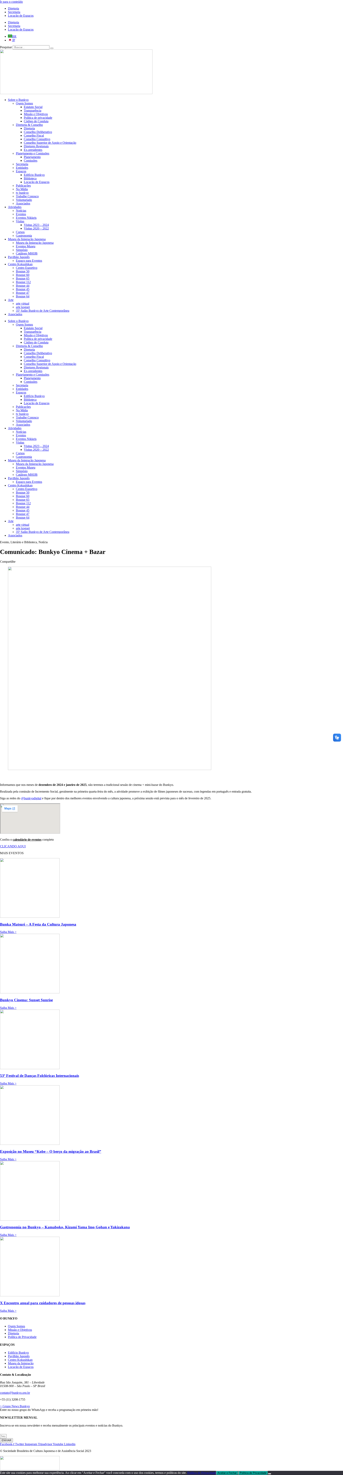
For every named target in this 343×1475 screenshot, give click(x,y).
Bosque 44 (22, 285)
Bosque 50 (22, 271)
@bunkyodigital (31, 798)
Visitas (20, 221)
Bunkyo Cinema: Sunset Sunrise (26, 1000)
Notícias (21, 210)
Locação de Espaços (21, 15)
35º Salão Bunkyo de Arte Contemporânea (42, 310)
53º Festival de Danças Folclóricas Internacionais (39, 1076)
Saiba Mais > (8, 932)
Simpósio (22, 250)
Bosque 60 (22, 275)
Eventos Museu (25, 246)
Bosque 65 (22, 278)
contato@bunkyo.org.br (15, 1392)
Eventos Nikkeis (26, 217)
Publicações (23, 185)
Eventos (21, 214)
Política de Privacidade (201, 1472)
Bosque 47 (22, 292)
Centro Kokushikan (20, 264)
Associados (23, 203)
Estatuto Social (33, 107)
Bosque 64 (22, 296)
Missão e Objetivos (36, 114)
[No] (269, 1473)
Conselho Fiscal (34, 135)
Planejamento (32, 157)
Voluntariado (24, 200)
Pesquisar (6, 47)
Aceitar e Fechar (227, 1472)
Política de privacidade (38, 117)
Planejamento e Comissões (32, 153)
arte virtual (22, 303)
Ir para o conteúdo (11, 1)
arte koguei (23, 307)
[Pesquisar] (51, 48)
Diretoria (13, 8)
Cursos (20, 232)
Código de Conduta (36, 121)
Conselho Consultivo (37, 139)
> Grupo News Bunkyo (15, 1406)
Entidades (22, 167)
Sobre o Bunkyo (18, 99)
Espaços (21, 171)
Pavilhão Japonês (19, 257)
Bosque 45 (22, 289)
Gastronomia (24, 235)
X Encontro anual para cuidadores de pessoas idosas (42, 1303)
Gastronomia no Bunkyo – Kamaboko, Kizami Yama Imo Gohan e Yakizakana (65, 1227)
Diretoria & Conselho (29, 124)
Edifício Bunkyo (34, 175)
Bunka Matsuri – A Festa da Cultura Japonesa (38, 924)
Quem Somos (24, 103)
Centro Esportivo (26, 267)
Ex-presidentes (33, 149)
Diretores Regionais (36, 146)
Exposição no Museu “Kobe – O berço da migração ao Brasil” (50, 1151)
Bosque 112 (23, 282)
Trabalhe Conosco (27, 196)
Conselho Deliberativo (38, 132)
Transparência (32, 110)
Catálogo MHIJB (27, 253)
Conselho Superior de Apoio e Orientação (50, 142)
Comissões (30, 160)
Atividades (14, 207)
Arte (10, 300)
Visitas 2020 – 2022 (36, 228)
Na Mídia (22, 189)
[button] (24, 542)
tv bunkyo (22, 192)
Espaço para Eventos (29, 260)
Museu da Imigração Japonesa (27, 239)
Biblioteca (30, 178)
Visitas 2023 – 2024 (36, 225)
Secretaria (14, 12)
